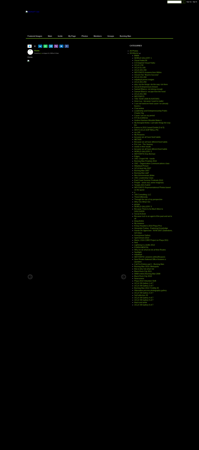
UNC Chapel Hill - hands (144, 159)
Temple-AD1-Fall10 (142, 185)
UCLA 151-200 (140, 77)
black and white (140, 302)
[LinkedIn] (40, 46)
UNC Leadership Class (143, 178)
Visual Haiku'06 (140, 60)
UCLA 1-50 (138, 65)
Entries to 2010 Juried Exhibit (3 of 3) (149, 127)
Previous (30, 276)
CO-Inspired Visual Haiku (144, 63)
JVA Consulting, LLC (142, 195)
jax (41, 53)
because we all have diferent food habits (150, 149)
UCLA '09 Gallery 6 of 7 (143, 305)
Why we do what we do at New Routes (150, 250)
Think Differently (141, 197)
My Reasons (139, 135)
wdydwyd (138, 254)
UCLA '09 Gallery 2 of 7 (143, 286)
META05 (137, 139)
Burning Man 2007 (141, 171)
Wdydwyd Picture (141, 166)
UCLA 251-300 (140, 94)
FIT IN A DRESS (141, 118)
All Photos (134, 51)
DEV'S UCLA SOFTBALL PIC (146, 130)
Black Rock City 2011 (143, 271)
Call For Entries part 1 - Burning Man (149, 264)
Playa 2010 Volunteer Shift (145, 281)
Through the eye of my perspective (148, 199)
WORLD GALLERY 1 (143, 58)
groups (137, 204)
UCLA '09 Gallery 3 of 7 (143, 293)
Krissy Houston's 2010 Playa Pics (148, 226)
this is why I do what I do (144, 269)
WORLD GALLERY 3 (143, 207)
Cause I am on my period (144, 116)
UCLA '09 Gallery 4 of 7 (143, 298)
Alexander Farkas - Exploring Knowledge (151, 228)
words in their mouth (142, 147)
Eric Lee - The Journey (143, 144)
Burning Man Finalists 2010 (145, 161)
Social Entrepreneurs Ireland (146, 87)
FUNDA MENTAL (141, 247)
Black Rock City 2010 (143, 276)
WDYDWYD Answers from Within (148, 72)
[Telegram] (51, 46)
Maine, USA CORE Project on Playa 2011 (151, 240)
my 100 (137, 132)
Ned (136, 242)
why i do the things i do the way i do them (151, 84)
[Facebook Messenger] (30, 46)
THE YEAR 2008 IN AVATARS (146, 99)
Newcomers (139, 278)
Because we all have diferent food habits (150, 142)
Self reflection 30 (141, 295)
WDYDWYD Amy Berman (144, 154)
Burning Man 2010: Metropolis (146, 266)
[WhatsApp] (45, 46)
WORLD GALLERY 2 (143, 151)
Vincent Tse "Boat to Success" (146, 75)
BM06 (136, 56)
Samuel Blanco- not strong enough (148, 89)
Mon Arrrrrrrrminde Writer (144, 175)
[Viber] (56, 46)
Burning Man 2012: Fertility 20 (146, 288)
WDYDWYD (139, 96)
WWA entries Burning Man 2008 (147, 274)
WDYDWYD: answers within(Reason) (149, 257)
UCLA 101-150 (140, 70)
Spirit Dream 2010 (141, 238)
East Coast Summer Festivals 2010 (148, 180)
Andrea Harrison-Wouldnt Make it (147, 120)
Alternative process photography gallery (150, 290)
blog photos (139, 221)
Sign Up (189, 2)
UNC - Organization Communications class (151, 163)
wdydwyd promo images (144, 80)
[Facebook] (67, 46)
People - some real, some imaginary (149, 183)
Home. (37, 51)
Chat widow (139, 108)
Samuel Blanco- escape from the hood (149, 92)
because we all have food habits (147, 137)
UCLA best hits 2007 (142, 168)
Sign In (195, 2)
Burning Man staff (141, 173)
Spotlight (138, 252)
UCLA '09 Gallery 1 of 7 (143, 283)
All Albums (134, 53)
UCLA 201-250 (140, 82)
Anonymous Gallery (142, 235)
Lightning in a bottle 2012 (144, 245)
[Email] (61, 46)
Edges (137, 156)
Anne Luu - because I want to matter (149, 101)
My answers (139, 223)
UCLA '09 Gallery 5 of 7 (143, 300)
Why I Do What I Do (142, 202)
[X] (35, 46)
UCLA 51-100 (139, 68)
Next (123, 276)
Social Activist (140, 214)
